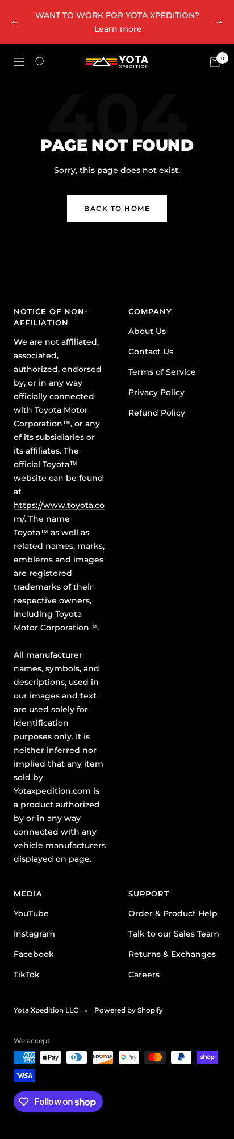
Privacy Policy (156, 392)
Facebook (34, 954)
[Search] (40, 62)
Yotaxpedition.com (52, 791)
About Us (147, 331)
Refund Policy (156, 413)
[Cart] (214, 62)
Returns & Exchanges (172, 954)
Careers (144, 974)
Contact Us (150, 351)
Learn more (118, 29)
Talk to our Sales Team (173, 934)
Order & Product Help (173, 913)
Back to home (117, 208)
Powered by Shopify (128, 1010)
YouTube (31, 913)
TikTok (27, 974)
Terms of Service (162, 372)
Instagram (34, 934)
